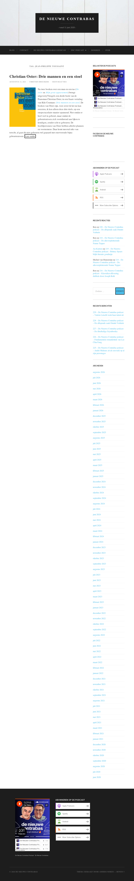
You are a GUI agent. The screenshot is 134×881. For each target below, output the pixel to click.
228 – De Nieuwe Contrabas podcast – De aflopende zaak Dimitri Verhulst (108, 230)
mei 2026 (97, 388)
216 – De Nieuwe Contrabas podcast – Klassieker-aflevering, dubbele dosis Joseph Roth (108, 273)
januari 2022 (98, 673)
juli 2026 (96, 377)
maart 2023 (97, 596)
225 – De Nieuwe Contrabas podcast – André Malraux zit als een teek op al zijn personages (108, 350)
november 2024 (99, 487)
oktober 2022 (98, 623)
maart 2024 (97, 530)
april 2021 (97, 722)
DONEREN (95, 50)
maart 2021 (97, 727)
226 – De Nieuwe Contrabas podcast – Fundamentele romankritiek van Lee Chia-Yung (108, 340)
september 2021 (99, 695)
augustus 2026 (99, 372)
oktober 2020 (98, 755)
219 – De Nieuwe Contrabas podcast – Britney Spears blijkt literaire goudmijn (107, 251)
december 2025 (99, 416)
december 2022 (99, 613)
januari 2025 (98, 476)
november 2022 (99, 618)
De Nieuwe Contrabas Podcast (102, 111)
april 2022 (97, 656)
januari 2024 (98, 541)
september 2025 (99, 432)
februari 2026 (98, 405)
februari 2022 (98, 667)
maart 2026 (97, 399)
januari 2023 (98, 607)
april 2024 (97, 525)
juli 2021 (96, 706)
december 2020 (99, 744)
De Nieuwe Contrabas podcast (122, 111)
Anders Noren (106, 872)
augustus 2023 (99, 569)
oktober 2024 (98, 492)
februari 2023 (98, 602)
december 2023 (99, 547)
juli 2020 (96, 771)
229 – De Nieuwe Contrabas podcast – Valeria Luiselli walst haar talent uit (108, 313)
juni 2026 (97, 383)
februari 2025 (98, 470)
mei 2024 (97, 519)
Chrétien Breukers (39, 82)
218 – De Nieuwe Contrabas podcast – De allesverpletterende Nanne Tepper (108, 240)
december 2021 (99, 678)
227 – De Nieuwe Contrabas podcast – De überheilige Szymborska (108, 330)
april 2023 (97, 591)
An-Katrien (97, 248)
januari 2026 (98, 410)
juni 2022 (97, 645)
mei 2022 (97, 651)
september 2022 (99, 629)
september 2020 (99, 760)
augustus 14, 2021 (17, 82)
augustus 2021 (99, 700)
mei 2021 (97, 717)
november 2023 (99, 552)
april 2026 (97, 394)
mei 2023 (97, 585)
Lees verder (30, 136)
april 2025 (97, 459)
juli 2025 (96, 443)
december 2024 (99, 481)
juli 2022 (96, 640)
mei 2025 (97, 454)
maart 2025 (97, 465)
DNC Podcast (77, 50)
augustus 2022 (99, 634)
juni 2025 (97, 448)
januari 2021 (98, 738)
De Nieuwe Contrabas (67, 19)
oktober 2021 (98, 689)
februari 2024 (98, 536)
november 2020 (99, 749)
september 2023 (99, 563)
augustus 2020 (99, 766)
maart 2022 (97, 662)
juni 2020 (97, 777)
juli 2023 (96, 574)
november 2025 (99, 421)
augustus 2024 (99, 503)
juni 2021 (97, 711)
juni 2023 (97, 580)
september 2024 (99, 498)
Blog (12, 50)
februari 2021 (98, 733)
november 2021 (99, 684)
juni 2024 (97, 514)
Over (107, 50)
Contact (24, 50)
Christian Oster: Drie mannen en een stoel (45, 76)
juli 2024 (96, 508)
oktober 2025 (98, 426)
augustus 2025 (99, 437)
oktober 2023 (98, 558)
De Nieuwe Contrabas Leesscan (50, 50)
